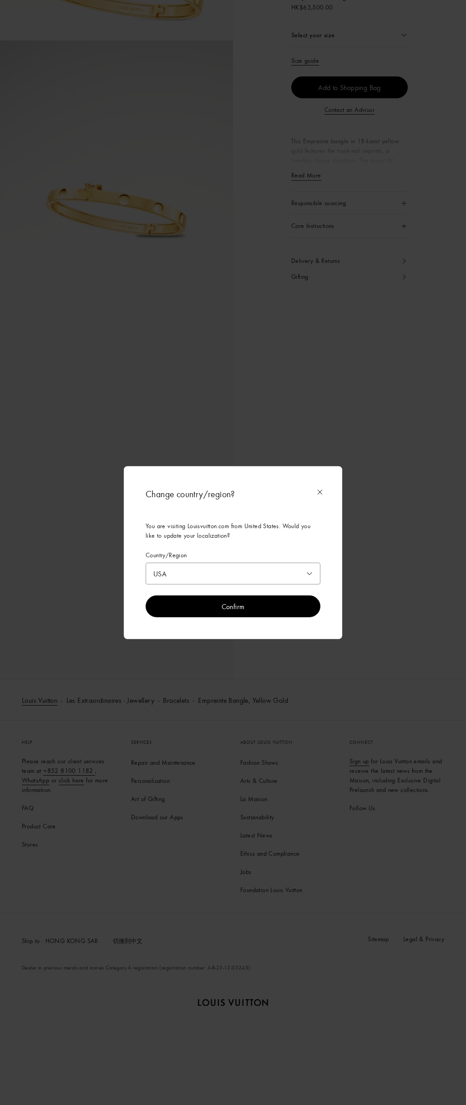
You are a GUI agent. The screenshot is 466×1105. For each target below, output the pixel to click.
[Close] (320, 492)
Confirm (233, 606)
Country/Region (166, 555)
